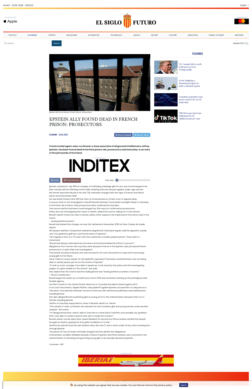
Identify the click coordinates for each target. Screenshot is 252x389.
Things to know (216, 35)
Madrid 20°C (239, 43)
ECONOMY (53, 134)
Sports (52, 35)
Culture (173, 35)
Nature (154, 35)
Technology (116, 35)
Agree (184, 385)
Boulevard (72, 35)
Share (124, 135)
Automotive (93, 35)
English (243, 5)
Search (56, 43)
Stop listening (72, 180)
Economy (32, 35)
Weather (239, 35)
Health (136, 35)
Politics (13, 35)
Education (193, 35)
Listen (56, 180)
